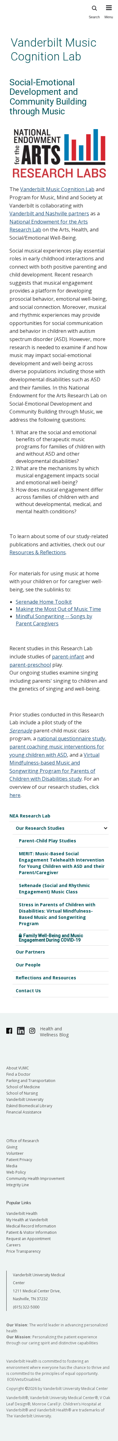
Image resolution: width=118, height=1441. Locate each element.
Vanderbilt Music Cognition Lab (54, 49)
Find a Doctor (18, 1074)
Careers (13, 1245)
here (14, 795)
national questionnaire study (71, 738)
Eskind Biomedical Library (29, 1105)
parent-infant (68, 656)
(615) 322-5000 (26, 1307)
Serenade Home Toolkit (44, 601)
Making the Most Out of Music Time (58, 609)
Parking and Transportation (30, 1080)
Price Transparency (23, 1251)
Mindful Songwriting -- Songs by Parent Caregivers (54, 620)
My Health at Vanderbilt (27, 1219)
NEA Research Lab (29, 816)
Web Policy (16, 1172)
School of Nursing (22, 1093)
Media (11, 1166)
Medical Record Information (31, 1226)
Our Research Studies (40, 828)
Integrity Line (17, 1185)
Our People (28, 965)
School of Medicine (23, 1087)
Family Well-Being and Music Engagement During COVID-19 (51, 938)
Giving (11, 1147)
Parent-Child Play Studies (47, 841)
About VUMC (17, 1068)
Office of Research (22, 1140)
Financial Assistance (24, 1112)
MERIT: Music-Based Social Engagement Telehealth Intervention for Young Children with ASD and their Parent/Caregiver (61, 863)
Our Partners (30, 952)
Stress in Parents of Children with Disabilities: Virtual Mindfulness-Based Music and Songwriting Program (57, 914)
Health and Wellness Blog (54, 1032)
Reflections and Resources (46, 978)
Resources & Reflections (37, 552)
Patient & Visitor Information (31, 1232)
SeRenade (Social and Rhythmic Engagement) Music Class (54, 888)
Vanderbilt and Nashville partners (49, 213)
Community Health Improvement (35, 1178)
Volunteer (15, 1153)
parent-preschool (30, 664)
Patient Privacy (19, 1159)
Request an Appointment (28, 1238)
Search (94, 17)
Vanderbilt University (24, 1099)
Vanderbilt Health (21, 1213)
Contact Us (28, 991)
